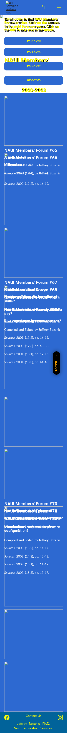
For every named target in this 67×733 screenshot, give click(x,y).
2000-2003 (34, 80)
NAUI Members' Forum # (28, 150)
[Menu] (59, 7)
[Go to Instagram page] (60, 717)
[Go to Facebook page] (6, 717)
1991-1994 (34, 52)
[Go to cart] (43, 7)
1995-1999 (34, 66)
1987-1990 (34, 41)
